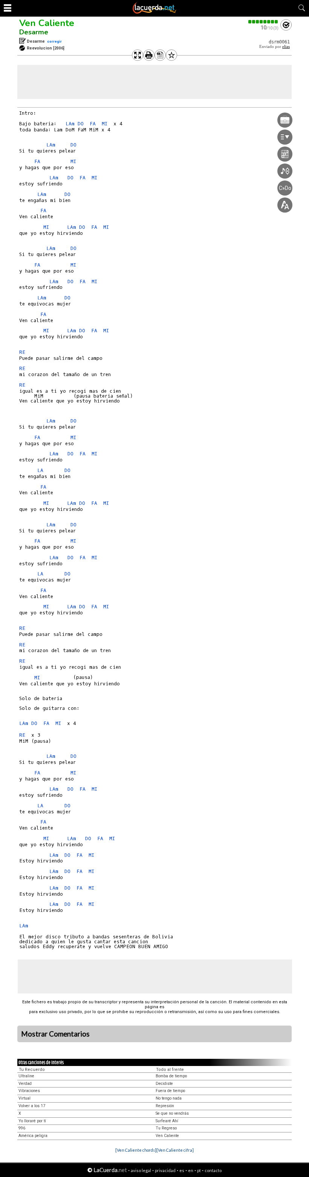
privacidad (165, 1170)
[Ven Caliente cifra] (175, 1150)
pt (199, 1170)
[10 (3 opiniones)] (263, 21)
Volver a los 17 (31, 1105)
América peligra (32, 1135)
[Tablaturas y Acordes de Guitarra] (154, 12)
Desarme (33, 32)
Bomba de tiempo (171, 1076)
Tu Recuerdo (32, 1069)
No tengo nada (169, 1098)
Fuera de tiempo (170, 1090)
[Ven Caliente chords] (135, 1150)
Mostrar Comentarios (55, 1034)
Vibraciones (29, 1090)
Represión (165, 1105)
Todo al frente (170, 1069)
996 (21, 1128)
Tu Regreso (166, 1128)
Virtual (24, 1098)
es (181, 1170)
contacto (213, 1170)
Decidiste (164, 1083)
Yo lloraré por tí (32, 1120)
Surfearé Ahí (167, 1120)
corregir (54, 41)
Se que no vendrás (172, 1113)
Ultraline (26, 1076)
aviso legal (141, 1170)
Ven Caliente (46, 23)
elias (286, 47)
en (190, 1170)
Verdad (25, 1083)
